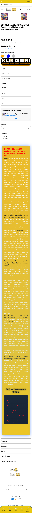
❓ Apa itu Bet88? (9, 397)
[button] (2, 9)
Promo (3, 510)
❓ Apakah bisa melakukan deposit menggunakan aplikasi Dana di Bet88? (14, 401)
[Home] (11, 9)
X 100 (3, 93)
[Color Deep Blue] (8, 56)
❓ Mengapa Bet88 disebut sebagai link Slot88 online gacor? (14, 411)
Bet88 (13, 505)
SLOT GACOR (6, 73)
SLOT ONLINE (6, 78)
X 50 (3, 98)
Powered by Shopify (19, 505)
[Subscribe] (26, 489)
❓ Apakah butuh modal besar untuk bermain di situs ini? (14, 406)
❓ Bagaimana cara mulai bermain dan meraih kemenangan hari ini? (14, 421)
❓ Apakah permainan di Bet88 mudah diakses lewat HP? (14, 416)
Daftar (15, 510)
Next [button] (30, 1)
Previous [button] (1, 1)
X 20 (3, 103)
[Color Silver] (13, 56)
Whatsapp (22, 510)
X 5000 (4, 88)
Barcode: (10, 31)
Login (9, 510)
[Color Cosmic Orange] (3, 56)
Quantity (3, 124)
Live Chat (27, 510)
